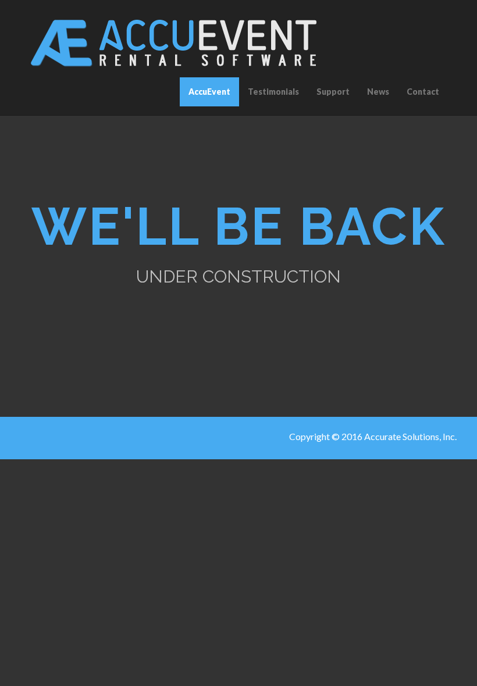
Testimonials (273, 92)
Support (333, 92)
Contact (423, 92)
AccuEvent (209, 92)
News (378, 92)
